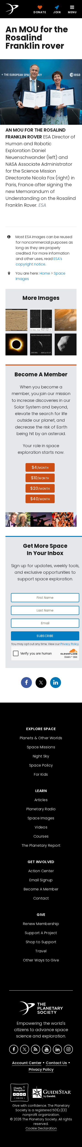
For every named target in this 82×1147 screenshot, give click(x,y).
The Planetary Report (41, 845)
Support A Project (41, 932)
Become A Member (41, 889)
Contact (41, 898)
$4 (40, 467)
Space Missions (41, 747)
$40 (40, 499)
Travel (40, 951)
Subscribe (45, 636)
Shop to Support (41, 942)
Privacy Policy (69, 644)
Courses (41, 836)
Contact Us (56, 1062)
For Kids (41, 774)
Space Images (41, 818)
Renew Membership (41, 923)
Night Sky (41, 756)
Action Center (41, 871)
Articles (41, 800)
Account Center (26, 1062)
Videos (41, 827)
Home (45, 273)
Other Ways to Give (41, 960)
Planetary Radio (41, 809)
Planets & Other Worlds (41, 738)
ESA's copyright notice (39, 261)
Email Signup (41, 880)
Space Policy (41, 765)
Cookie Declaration (41, 1128)
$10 (40, 478)
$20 (40, 488)
